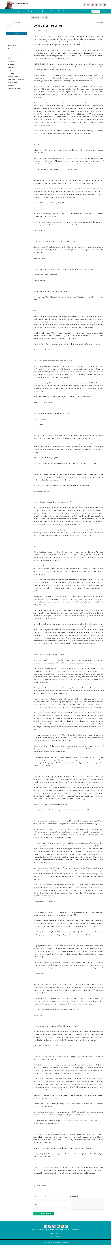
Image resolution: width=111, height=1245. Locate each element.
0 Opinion (101, 23)
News (9, 55)
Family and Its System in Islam (16, 80)
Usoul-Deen (11, 61)
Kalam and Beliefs (13, 76)
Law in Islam (11, 86)
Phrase (9, 25)
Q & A (9, 52)
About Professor (12, 46)
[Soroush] (104, 4)
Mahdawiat (11, 67)
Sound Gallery (52, 11)
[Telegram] (84, 4)
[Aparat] (92, 4)
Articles (45, 17)
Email (36, 1204)
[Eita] (100, 4)
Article (9, 58)
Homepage (35, 17)
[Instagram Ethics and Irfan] (88, 4)
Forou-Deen (11, 64)
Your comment (74, 1197)
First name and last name (42, 1197)
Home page (8, 11)
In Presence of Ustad (14, 89)
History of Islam (12, 83)
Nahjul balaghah (29, 11)
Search (16, 34)
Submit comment (45, 1213)
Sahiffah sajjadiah (40, 11)
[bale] (96, 4)
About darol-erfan (13, 49)
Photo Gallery (61, 11)
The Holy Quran (18, 11)
